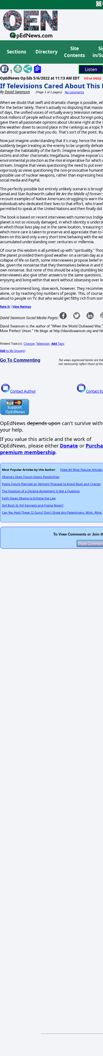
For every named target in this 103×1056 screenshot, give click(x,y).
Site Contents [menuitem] (74, 52)
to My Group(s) (12, 351)
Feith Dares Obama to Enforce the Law (28, 498)
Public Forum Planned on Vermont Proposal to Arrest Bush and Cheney (51, 484)
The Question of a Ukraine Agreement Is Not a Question (41, 491)
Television (43, 344)
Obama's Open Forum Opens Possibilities (30, 477)
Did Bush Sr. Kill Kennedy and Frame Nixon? (32, 505)
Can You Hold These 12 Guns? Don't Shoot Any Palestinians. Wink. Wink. (52, 512)
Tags (57, 344)
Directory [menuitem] (46, 52)
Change (29, 344)
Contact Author (23, 391)
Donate (69, 445)
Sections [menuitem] (16, 52)
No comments (74, 92)
